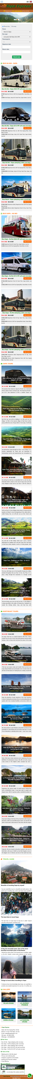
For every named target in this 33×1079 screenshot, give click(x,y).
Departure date (6, 44)
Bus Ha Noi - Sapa (9, 63)
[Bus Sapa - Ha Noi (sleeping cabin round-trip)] (16, 336)
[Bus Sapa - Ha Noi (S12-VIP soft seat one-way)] (16, 263)
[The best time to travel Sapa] (16, 903)
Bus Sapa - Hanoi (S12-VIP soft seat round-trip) (13, 1047)
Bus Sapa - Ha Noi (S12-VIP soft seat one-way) (13, 1049)
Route (4, 29)
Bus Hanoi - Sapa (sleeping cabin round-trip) (12, 1045)
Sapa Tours (8, 364)
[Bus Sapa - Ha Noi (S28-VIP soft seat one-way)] (16, 226)
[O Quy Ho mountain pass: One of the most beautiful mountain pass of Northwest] (16, 935)
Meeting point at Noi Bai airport (9, 1054)
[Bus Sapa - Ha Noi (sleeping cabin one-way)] (16, 300)
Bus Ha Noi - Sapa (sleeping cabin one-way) (12, 1042)
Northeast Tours (10, 611)
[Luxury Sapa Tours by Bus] (16, 6)
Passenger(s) (6, 39)
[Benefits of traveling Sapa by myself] (16, 872)
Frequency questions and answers (9, 1057)
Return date (5, 49)
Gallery (6, 989)
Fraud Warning (5, 1061)
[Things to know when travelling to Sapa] (16, 967)
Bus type (5, 34)
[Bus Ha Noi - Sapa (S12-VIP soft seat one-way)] (16, 113)
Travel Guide (8, 859)
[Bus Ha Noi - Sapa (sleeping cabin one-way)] (16, 149)
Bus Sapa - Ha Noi (9, 213)
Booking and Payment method (8, 1059)
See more (27, 91)
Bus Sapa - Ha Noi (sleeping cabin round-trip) (12, 1043)
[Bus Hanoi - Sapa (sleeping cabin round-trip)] (16, 186)
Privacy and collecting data (8, 1056)
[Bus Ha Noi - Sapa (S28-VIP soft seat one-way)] (16, 76)
